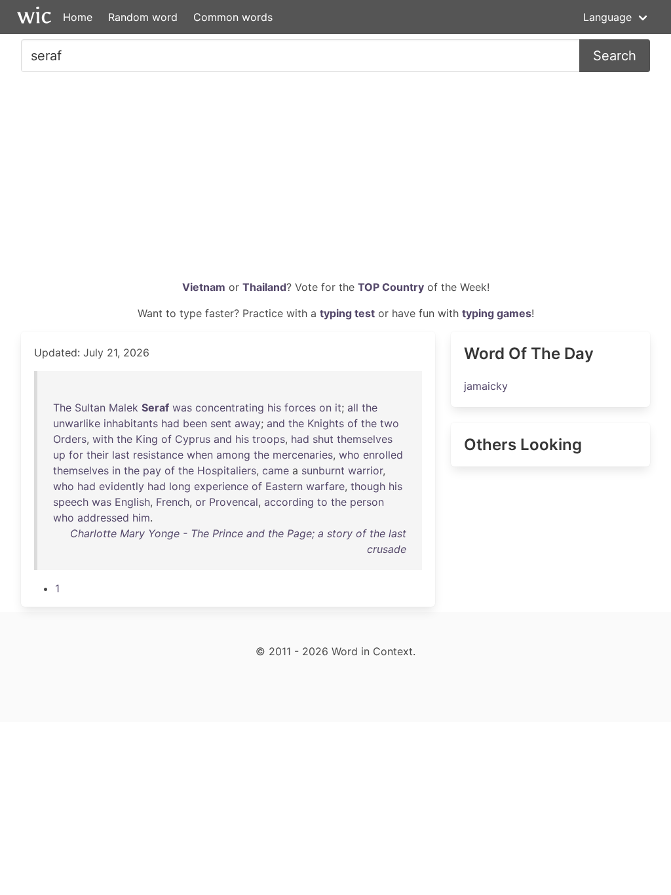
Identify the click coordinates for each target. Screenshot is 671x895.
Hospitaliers (226, 470)
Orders (69, 439)
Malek (123, 407)
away (248, 423)
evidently (121, 486)
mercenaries (303, 454)
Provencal (233, 501)
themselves (365, 439)
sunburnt (323, 470)
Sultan (90, 407)
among (233, 454)
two (389, 423)
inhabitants (131, 423)
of (352, 423)
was (182, 407)
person (367, 501)
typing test (347, 313)
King (147, 439)
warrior (365, 470)
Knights (325, 423)
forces (300, 407)
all (352, 407)
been (195, 423)
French (172, 501)
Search (614, 56)
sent (220, 423)
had (170, 423)
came (275, 470)
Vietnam (203, 287)
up (59, 454)
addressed (103, 517)
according (289, 501)
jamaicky (486, 385)
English (132, 501)
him (141, 517)
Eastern (284, 486)
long (180, 486)
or (200, 501)
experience (221, 486)
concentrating (229, 407)
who (349, 454)
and (276, 423)
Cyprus (192, 439)
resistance (158, 454)
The (62, 407)
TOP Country (391, 287)
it (338, 407)
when (200, 454)
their (97, 454)
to (322, 501)
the (369, 407)
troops (268, 439)
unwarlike (76, 423)
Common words (233, 17)
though (368, 486)
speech (70, 501)
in (116, 470)
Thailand (264, 287)
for (76, 454)
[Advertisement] (335, 181)
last (121, 454)
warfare (325, 486)
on (325, 407)
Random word (143, 17)
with (102, 439)
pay (152, 470)
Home (77, 17)
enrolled (383, 454)
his (274, 407)
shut (323, 439)
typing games (496, 313)
